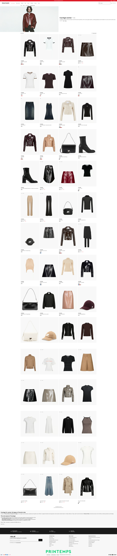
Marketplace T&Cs (71, 542)
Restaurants (90, 546)
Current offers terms (72, 538)
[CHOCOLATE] (61, 127)
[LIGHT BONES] (40, 471)
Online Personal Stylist (92, 541)
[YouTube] (115, 554)
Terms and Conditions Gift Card (73, 543)
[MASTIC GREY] (59, 127)
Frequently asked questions (73, 537)
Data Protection (71, 546)
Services (114, 0)
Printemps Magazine (91, 542)
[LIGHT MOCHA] (40, 409)
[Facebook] (109, 554)
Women (24, 5)
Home (21, 5)
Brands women (27, 5)
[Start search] (99, 3)
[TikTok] (112, 554)
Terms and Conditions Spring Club (74, 541)
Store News (90, 543)
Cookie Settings (53, 554)
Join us (50, 546)
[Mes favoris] (113, 3)
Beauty (66, 20)
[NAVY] (40, 284)
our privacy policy (18, 542)
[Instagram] (110, 554)
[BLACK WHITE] (78, 190)
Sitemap (58, 554)
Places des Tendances (52, 542)
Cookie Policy (48, 554)
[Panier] (115, 3)
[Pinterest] (114, 554)
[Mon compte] (111, 3)
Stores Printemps (51, 538)
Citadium (50, 543)
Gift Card (90, 538)
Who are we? (51, 537)
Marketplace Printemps (52, 541)
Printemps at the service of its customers (94, 537)
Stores (111, 0)
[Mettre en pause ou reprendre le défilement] (1, 0)
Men (63, 20)
